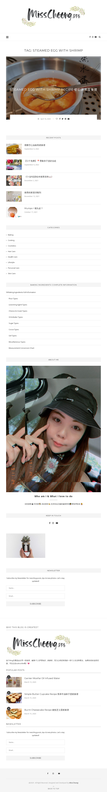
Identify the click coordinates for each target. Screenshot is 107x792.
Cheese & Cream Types (18, 311)
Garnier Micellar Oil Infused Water (42, 678)
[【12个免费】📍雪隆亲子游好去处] (14, 165)
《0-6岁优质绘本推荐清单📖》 (38, 177)
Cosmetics (12, 246)
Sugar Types (14, 323)
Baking (10, 235)
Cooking (53, 85)
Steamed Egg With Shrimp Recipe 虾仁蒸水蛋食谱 (53, 89)
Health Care (12, 257)
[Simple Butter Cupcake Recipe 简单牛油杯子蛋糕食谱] (14, 698)
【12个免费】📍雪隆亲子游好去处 (40, 161)
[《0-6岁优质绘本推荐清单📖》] (14, 180)
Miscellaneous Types (17, 342)
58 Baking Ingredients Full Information (21, 292)
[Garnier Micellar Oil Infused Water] (14, 682)
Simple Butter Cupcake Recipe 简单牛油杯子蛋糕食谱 (51, 694)
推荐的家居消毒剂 (32, 192)
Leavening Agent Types (18, 304)
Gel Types (13, 335)
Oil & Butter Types (16, 317)
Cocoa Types (14, 329)
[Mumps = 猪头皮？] (14, 212)
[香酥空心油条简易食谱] (14, 149)
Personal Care (13, 268)
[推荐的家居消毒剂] (14, 196)
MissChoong (73, 783)
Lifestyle (11, 262)
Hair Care (11, 251)
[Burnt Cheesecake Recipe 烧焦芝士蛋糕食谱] (14, 714)
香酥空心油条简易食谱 (34, 145)
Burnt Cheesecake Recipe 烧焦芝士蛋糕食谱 (46, 710)
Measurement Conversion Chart (21, 348)
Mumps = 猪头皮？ (33, 208)
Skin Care (12, 273)
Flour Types (13, 298)
